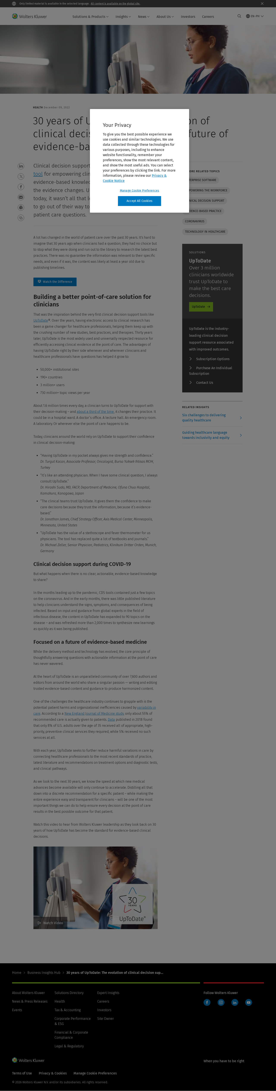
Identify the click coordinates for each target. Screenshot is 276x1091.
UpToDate (40, 320)
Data (111, 720)
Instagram (221, 1002)
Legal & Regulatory (69, 1046)
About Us (164, 17)
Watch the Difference (55, 282)
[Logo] (32, 16)
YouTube (248, 1002)
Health (60, 1001)
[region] (139, 161)
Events (17, 1010)
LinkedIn (234, 1002)
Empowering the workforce (206, 190)
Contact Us (204, 383)
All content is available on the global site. (115, 3)
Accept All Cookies (139, 201)
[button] (21, 166)
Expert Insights (108, 993)
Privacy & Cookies (53, 1073)
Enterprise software (200, 180)
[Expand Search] (239, 16)
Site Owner (105, 1019)
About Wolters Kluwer (28, 993)
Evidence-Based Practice (203, 211)
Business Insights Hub (43, 973)
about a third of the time (95, 412)
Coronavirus (194, 221)
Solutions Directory (69, 993)
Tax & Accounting (68, 1010)
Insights (122, 17)
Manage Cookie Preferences (139, 190)
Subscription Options (212, 359)
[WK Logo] (28, 1060)
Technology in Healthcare (205, 232)
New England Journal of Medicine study (94, 713)
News (142, 17)
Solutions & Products (88, 17)
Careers (208, 17)
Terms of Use (22, 1073)
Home (16, 973)
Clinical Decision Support (204, 201)
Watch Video (53, 923)
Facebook (207, 1002)
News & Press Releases (29, 1001)
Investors (188, 17)
